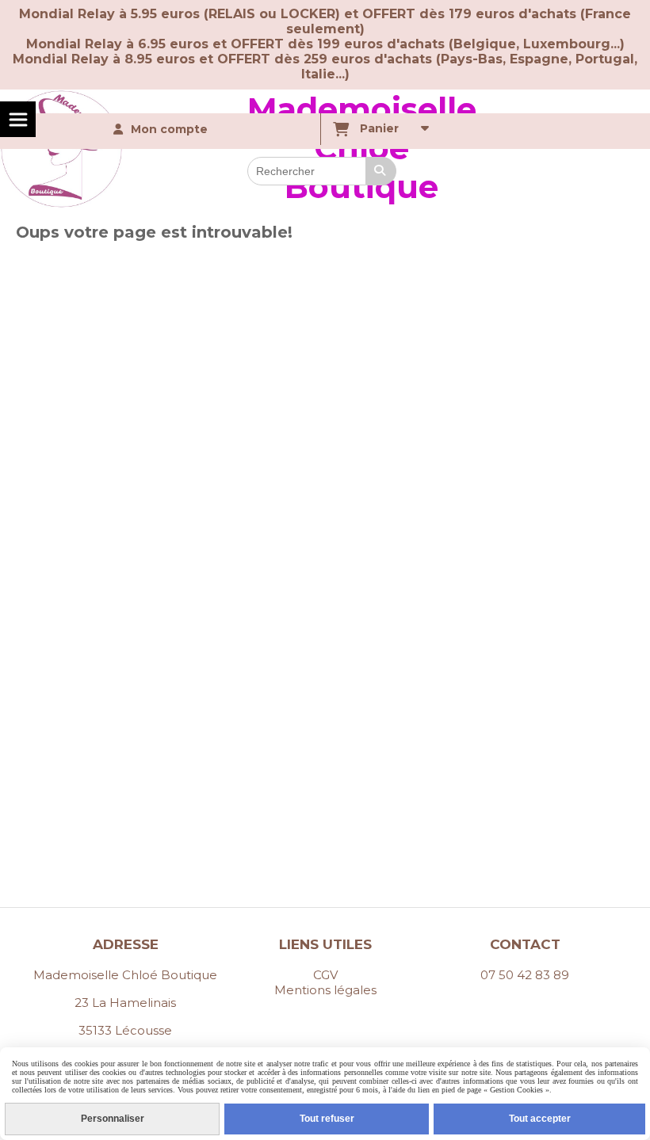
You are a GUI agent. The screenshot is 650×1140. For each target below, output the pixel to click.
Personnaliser (112, 1118)
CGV (325, 974)
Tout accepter (540, 1118)
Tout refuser (327, 1118)
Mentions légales (325, 989)
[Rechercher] (381, 171)
